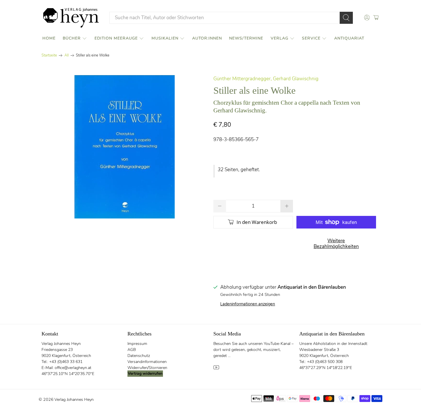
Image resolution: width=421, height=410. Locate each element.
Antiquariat (349, 38)
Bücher (72, 38)
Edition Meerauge (116, 38)
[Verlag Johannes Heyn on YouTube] (216, 369)
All (66, 55)
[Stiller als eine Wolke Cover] (125, 146)
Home (49, 38)
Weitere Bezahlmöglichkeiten (336, 243)
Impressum (137, 343)
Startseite (49, 55)
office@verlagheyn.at (73, 367)
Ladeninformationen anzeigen (247, 304)
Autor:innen (207, 38)
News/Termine (246, 38)
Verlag (279, 38)
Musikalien (165, 38)
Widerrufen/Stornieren (147, 367)
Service (311, 38)
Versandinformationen (147, 361)
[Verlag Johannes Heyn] (71, 17)
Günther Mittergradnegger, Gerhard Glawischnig (265, 78)
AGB (131, 349)
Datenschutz (138, 355)
